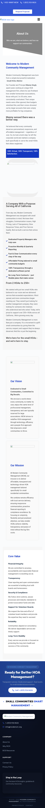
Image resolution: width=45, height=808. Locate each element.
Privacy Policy (8, 767)
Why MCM (6, 746)
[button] (38, 19)
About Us (6, 742)
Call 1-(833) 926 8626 (24, 690)
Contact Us (7, 763)
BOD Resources (9, 750)
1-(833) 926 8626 (12, 723)
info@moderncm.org (13, 727)
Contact (29, 805)
